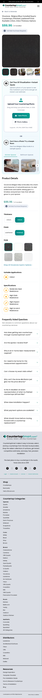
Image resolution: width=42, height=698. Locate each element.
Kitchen (5, 602)
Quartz (5, 504)
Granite (5, 507)
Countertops (7, 485)
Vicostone (6, 574)
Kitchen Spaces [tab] (10, 155)
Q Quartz (6, 569)
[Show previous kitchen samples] (4, 165)
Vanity (5, 607)
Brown (5, 543)
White (5, 535)
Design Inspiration (9, 672)
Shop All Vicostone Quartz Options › (18, 265)
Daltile (5, 662)
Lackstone (6, 576)
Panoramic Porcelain (10, 595)
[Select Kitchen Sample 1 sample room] (11, 165)
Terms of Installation (9, 684)
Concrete (6, 622)
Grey (4, 540)
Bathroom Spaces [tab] (26, 155)
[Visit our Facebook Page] (7, 468)
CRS (4, 650)
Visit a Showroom (9, 491)
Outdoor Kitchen (8, 615)
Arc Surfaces (7, 579)
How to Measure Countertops (13, 681)
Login (5, 474)
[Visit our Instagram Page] (16, 468)
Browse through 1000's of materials (19, 1)
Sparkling (6, 625)
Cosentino (6, 587)
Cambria (6, 553)
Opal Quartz (7, 563)
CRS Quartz (6, 555)
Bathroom (6, 605)
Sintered (6, 523)
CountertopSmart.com (7, 694)
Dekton (5, 558)
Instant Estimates (33, 474)
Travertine (6, 528)
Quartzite (6, 518)
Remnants (6, 488)
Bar (4, 610)
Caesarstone (7, 550)
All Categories (7, 630)
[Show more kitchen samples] (37, 165)
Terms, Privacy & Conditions (33, 694)
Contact (23, 474)
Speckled (6, 627)
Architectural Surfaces (10, 644)
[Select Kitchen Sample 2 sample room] (28, 165)
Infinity (5, 561)
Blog (4, 687)
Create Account (14, 474)
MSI (4, 590)
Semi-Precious (8, 520)
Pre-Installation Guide (10, 678)
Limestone (6, 510)
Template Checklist (9, 675)
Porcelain (6, 515)
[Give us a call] (34, 468)
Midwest (6, 659)
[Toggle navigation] (38, 5)
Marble (5, 512)
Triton (5, 582)
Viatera (5, 571)
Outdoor (6, 613)
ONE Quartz (7, 592)
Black (5, 538)
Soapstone (6, 526)
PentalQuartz (7, 566)
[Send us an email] (25, 468)
